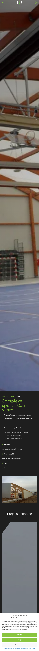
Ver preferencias (19, 645)
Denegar (19, 640)
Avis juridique (32, 648)
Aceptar (19, 634)
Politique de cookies (9, 648)
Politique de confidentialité (21, 648)
